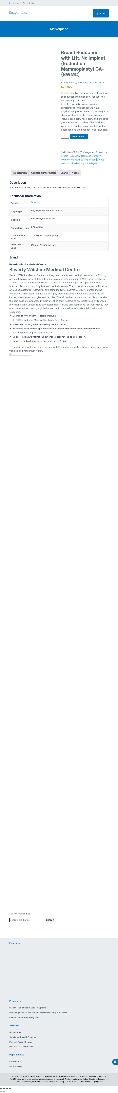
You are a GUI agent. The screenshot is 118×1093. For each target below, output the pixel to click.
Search (50, 919)
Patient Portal (14, 3)
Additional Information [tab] (44, 172)
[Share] (7, 1088)
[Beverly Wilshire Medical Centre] (20, 358)
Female (34, 202)
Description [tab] (20, 172)
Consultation (15, 1032)
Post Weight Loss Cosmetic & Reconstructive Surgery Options (38, 1013)
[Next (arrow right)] (4, 1091)
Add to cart (78, 136)
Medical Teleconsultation (21, 1047)
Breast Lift (101, 152)
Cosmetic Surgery (91, 155)
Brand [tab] (64, 172)
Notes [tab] (75, 172)
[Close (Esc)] (10, 1088)
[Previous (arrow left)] (1, 1091)
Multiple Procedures (72, 159)
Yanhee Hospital (52, 885)
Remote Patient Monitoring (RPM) (24, 1017)
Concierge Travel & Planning (22, 1037)
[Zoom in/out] (1, 1088)
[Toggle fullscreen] (4, 1088)
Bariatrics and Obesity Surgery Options (27, 1008)
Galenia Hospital (18, 603)
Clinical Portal (28, 3)
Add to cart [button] (18, 614)
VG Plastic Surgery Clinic (57, 607)
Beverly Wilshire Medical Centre (86, 82)
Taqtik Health (29, 1076)
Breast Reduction (70, 155)
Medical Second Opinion (20, 1042)
